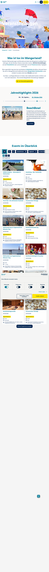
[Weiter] (45, 101)
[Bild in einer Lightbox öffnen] (12, 113)
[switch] (18, 287)
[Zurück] (3, 101)
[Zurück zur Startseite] (4, 2)
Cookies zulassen (40, 296)
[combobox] (13, 151)
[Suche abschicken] (13, 151)
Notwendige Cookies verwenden (24, 296)
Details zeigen (42, 291)
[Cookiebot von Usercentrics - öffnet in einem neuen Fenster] (42, 275)
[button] (9, 151)
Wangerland (4, 50)
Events (10, 50)
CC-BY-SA (22, 198)
